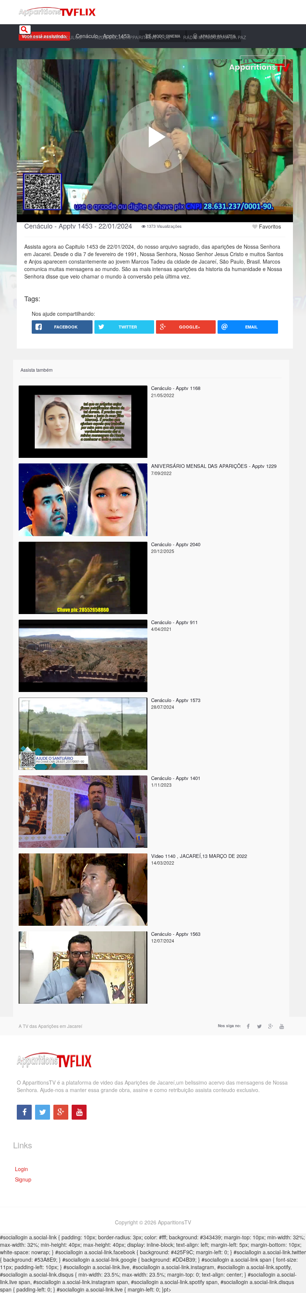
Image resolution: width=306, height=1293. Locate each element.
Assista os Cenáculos (53, 37)
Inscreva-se (267, 61)
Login (21, 1169)
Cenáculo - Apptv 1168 (175, 387)
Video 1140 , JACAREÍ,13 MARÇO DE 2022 (199, 855)
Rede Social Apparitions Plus (132, 37)
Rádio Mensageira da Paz (214, 37)
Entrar (221, 61)
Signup (23, 1179)
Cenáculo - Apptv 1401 (175, 777)
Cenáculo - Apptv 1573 (175, 700)
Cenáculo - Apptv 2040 (175, 544)
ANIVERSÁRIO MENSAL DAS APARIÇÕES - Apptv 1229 (214, 465)
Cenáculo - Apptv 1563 (175, 933)
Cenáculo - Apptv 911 (174, 622)
